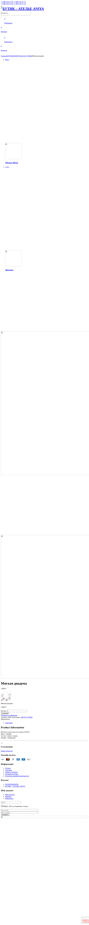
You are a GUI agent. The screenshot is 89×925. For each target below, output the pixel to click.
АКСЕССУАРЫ (26, 56)
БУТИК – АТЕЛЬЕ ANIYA (15, 786)
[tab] (46, 723)
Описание (9, 723)
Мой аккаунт (10, 795)
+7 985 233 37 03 (7, 2)
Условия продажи (11, 774)
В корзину (5, 713)
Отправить (5, 815)
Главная (4, 56)
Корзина (8, 796)
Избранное (9, 798)
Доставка (8, 770)
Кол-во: (3, 711)
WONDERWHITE (13, 56)
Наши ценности (7, 751)
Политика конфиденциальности (17, 776)
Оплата (8, 768)
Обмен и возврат (11, 772)
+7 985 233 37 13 (20, 2)
